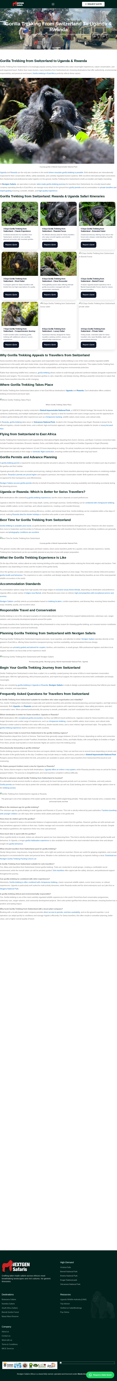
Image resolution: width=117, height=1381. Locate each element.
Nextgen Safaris (9, 184)
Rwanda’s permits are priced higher (22, 475)
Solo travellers (58, 870)
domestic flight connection (43, 452)
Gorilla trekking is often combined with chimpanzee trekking (33, 882)
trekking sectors (9, 788)
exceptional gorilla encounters (31, 718)
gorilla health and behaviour (11, 575)
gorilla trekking (44, 373)
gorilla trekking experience (10, 728)
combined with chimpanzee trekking (99, 503)
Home (34, 34)
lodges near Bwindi (33, 593)
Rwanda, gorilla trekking (12, 422)
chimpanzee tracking (53, 417)
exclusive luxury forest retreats (68, 590)
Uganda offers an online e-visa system (60, 770)
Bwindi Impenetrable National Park (55, 410)
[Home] (18, 4)
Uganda (3, 172)
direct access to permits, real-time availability (62, 912)
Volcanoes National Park (44, 422)
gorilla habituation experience (37, 840)
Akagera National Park (9, 889)
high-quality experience (47, 191)
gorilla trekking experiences (39, 498)
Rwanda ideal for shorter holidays (26, 514)
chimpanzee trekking (57, 721)
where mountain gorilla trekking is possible (66, 172)
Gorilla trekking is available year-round (15, 526)
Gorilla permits (6, 785)
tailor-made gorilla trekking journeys (51, 184)
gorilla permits (75, 187)
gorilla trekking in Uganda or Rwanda (33, 685)
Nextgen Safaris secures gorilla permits (16, 483)
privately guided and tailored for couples (29, 647)
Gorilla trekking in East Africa (44, 73)
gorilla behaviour (16, 844)
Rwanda (14, 172)
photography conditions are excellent (24, 532)
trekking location (55, 601)
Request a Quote (11, 245)
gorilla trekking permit (10, 463)
